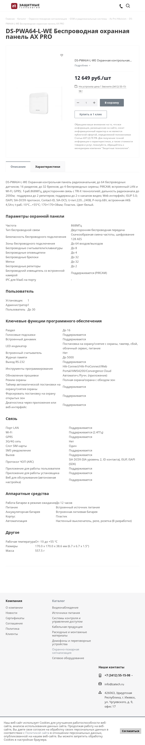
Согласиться (130, 731)
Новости (11, 613)
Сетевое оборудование (68, 658)
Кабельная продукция (67, 627)
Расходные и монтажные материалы (69, 633)
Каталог (58, 601)
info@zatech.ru (114, 684)
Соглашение (14, 623)
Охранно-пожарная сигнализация (65, 651)
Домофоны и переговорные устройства (71, 642)
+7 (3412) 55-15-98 (117, 675)
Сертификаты (15, 618)
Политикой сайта (37, 733)
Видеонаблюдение (65, 607)
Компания (14, 601)
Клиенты (12, 634)
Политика (12, 628)
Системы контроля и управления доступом (67, 619)
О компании (14, 607)
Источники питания (66, 613)
